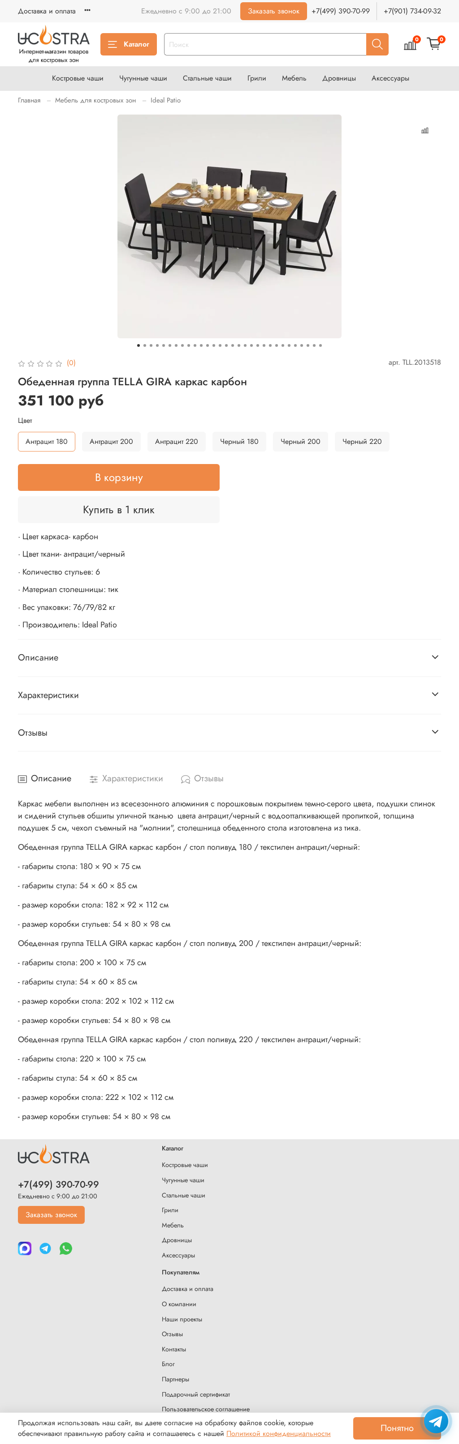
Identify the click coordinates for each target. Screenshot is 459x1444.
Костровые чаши (78, 78)
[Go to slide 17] (239, 345)
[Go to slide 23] (276, 345)
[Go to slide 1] (138, 345)
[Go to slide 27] (301, 345)
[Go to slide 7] (176, 345)
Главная (29, 100)
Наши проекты (182, 1319)
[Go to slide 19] (251, 345)
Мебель (294, 78)
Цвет (25, 420)
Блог (168, 1363)
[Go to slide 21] (264, 345)
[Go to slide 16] (232, 345)
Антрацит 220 (176, 441)
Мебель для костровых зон (95, 100)
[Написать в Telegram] (436, 1421)
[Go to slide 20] (257, 345)
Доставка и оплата (47, 11)
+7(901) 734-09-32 (412, 11)
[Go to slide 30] (320, 345)
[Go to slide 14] (220, 345)
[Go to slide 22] (270, 345)
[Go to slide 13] (213, 345)
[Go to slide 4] (157, 345)
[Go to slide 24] (282, 345)
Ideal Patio (166, 100)
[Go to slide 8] (182, 345)
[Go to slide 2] (144, 345)
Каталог (136, 44)
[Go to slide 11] (201, 345)
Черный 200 (300, 441)
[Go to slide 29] (314, 345)
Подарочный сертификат (196, 1394)
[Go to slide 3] (151, 345)
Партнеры (175, 1379)
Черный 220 (362, 441)
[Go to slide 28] (308, 345)
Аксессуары (390, 78)
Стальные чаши (207, 78)
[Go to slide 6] (170, 345)
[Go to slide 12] (207, 345)
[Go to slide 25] (289, 345)
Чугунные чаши (143, 78)
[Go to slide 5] (163, 345)
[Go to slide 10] (195, 345)
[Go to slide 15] (226, 345)
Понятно (397, 1428)
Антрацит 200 (111, 441)
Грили (256, 78)
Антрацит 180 (47, 441)
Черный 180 (239, 441)
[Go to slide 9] (188, 345)
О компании (179, 1303)
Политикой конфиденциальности (278, 1433)
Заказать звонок (273, 11)
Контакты (174, 1349)
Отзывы (172, 1333)
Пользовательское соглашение (206, 1409)
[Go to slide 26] (295, 345)
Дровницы (339, 78)
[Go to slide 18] (245, 345)
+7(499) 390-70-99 (341, 11)
